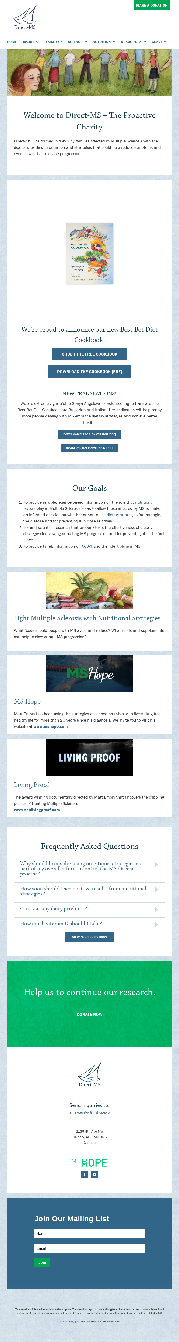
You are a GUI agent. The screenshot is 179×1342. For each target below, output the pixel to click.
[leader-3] (89, 740)
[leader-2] (89, 657)
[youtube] (94, 1174)
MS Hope (27, 701)
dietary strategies (122, 514)
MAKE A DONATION (151, 5)
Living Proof (31, 785)
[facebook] (84, 1174)
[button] (89, 868)
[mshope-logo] (89, 1160)
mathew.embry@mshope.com (89, 1112)
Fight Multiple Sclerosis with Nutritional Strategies (87, 618)
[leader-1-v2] (89, 574)
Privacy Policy (66, 1321)
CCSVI (87, 546)
